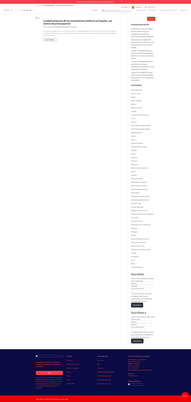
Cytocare (134, 122)
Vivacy (133, 260)
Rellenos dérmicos (136, 132)
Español (138, 7)
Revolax (133, 235)
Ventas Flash (140, 10)
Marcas (151, 10)
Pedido (69, 376)
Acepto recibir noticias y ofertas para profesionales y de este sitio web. (142, 334)
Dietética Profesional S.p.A (139, 210)
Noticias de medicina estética (140, 200)
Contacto (184, 10)
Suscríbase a (137, 341)
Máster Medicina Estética (139, 182)
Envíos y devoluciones (104, 383)
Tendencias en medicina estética (141, 249)
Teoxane (133, 253)
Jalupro (133, 171)
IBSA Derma (135, 164)
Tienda (94, 10)
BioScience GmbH (136, 108)
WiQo (133, 263)
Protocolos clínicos (137, 221)
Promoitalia (134, 217)
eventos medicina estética (139, 147)
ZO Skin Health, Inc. (137, 267)
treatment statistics (137, 143)
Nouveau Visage (136, 203)
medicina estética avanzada (139, 189)
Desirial (133, 136)
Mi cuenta (124, 7)
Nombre (133, 283)
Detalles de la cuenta (73, 364)
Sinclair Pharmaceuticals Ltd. (140, 239)
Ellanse (133, 140)
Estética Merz (135, 193)
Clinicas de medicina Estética (140, 115)
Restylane (134, 228)
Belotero (133, 104)
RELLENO (134, 150)
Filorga (133, 154)
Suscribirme (137, 305)
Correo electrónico (137, 288)
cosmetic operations (137, 207)
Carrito (69, 372)
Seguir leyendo (50, 40)
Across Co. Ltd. (135, 93)
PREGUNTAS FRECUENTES (168, 10)
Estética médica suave (137, 246)
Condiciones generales (104, 380)
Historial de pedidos (73, 368)
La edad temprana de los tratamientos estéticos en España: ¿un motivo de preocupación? (77, 22)
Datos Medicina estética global (140, 129)
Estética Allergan (136, 100)
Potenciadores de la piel (138, 242)
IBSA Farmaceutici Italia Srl (139, 168)
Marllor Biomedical (137, 178)
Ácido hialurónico (136, 90)
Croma (133, 118)
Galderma (134, 157)
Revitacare (134, 232)
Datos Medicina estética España (64, 27)
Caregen (133, 111)
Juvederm (134, 175)
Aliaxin (133, 97)
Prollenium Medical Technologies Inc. (142, 214)
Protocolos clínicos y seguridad (140, 225)
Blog (98, 364)
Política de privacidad (104, 376)
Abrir (49, 373)
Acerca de (100, 360)
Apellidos (134, 286)
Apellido (133, 324)
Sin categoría (135, 256)
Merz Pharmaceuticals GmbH (140, 196)
